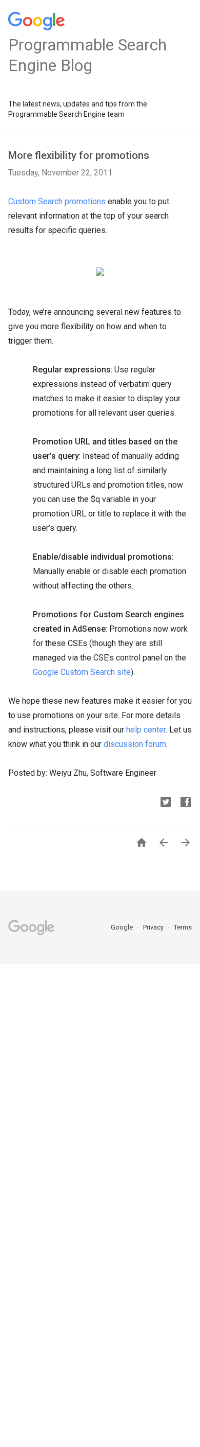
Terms (183, 927)
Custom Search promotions (57, 201)
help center (146, 730)
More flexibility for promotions (78, 155)
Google (122, 927)
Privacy (154, 927)
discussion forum (135, 744)
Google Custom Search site (82, 672)
